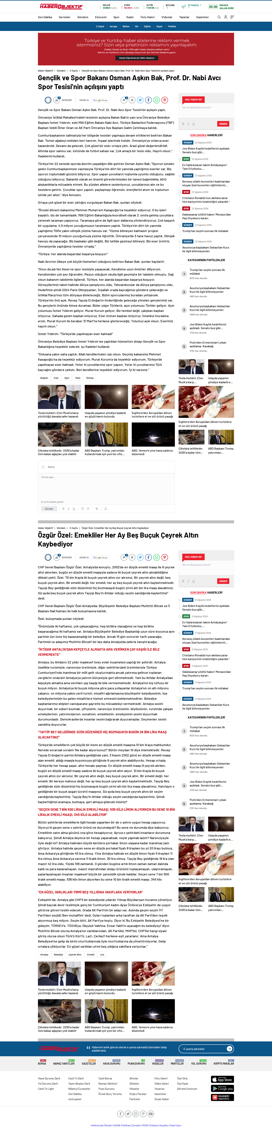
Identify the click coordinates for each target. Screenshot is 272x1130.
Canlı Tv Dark (76, 1078)
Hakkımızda (97, 1125)
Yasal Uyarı (175, 1125)
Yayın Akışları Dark (79, 1083)
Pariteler (177, 1062)
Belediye (58, 954)
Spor (116, 17)
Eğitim (147, 26)
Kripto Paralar (224, 1062)
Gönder (49, 508)
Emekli (90, 954)
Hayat (159, 26)
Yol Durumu (198, 1062)
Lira (102, 954)
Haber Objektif (45, 70)
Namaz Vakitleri (64, 1062)
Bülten (126, 26)
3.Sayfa (100, 26)
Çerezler (136, 1125)
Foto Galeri (148, 17)
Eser (56, 377)
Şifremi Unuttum (187, 1088)
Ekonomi (101, 17)
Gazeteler (202, 17)
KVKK (145, 1125)
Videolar (167, 17)
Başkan (44, 377)
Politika (172, 26)
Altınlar (134, 1078)
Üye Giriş (182, 1078)
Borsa (42, 1062)
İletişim (108, 1125)
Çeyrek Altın (75, 954)
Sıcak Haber (162, 1099)
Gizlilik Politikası (122, 1125)
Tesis (77, 377)
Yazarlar (184, 17)
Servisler (64, 17)
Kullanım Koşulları (159, 1125)
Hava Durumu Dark (49, 1078)
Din (136, 26)
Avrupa (113, 26)
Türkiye (90, 377)
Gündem (82, 17)
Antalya (44, 954)
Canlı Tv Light (46, 1088)
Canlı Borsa (105, 1078)
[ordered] (82, 508)
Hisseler (158, 1062)
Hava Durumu (111, 1062)
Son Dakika (45, 17)
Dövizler (134, 1083)
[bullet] (87, 508)
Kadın (130, 17)
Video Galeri (162, 1083)
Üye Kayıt (182, 1083)
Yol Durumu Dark (48, 1083)
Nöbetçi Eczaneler (79, 1088)
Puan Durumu (136, 1062)
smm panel (74, 1099)
